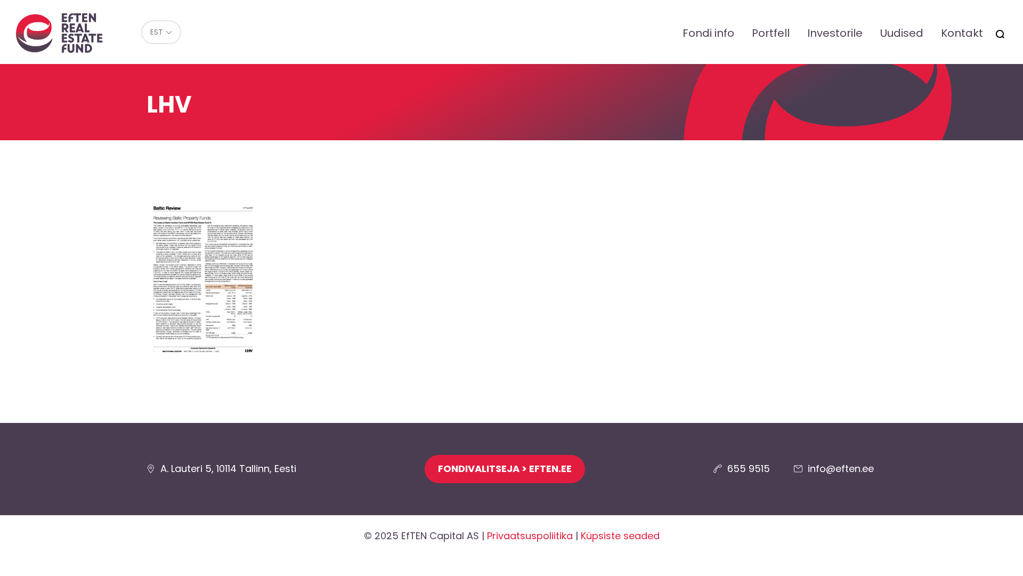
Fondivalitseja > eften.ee (505, 468)
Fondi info (708, 33)
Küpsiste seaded (620, 535)
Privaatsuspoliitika (530, 535)
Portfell (771, 33)
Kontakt (962, 33)
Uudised (901, 33)
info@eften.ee (841, 468)
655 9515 (748, 468)
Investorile (835, 33)
